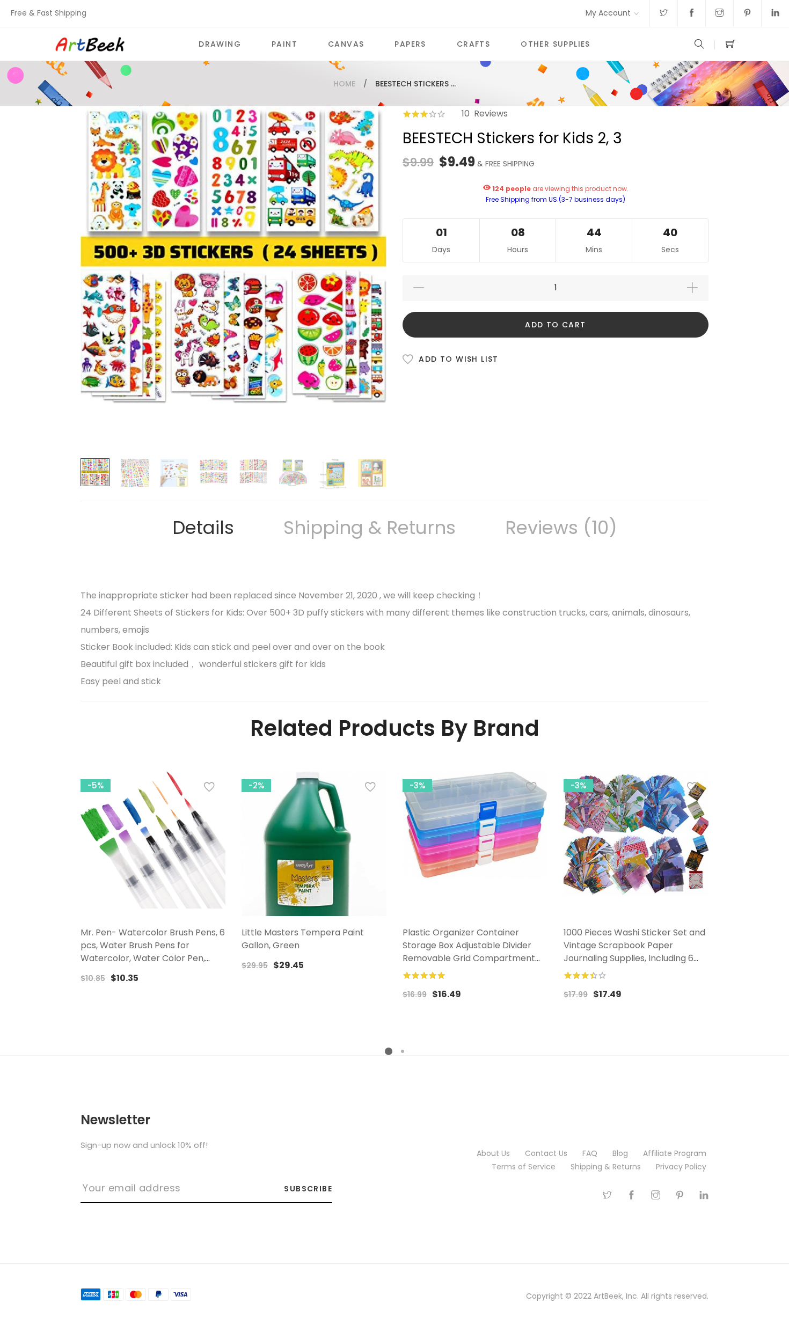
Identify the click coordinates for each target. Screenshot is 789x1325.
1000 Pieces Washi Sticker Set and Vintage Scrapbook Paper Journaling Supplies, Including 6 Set (634, 951)
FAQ (591, 1153)
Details (203, 527)
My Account (608, 13)
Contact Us (547, 1153)
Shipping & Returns (369, 527)
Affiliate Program (675, 1153)
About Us (494, 1153)
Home (344, 83)
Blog (621, 1153)
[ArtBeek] (119, 44)
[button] (209, 789)
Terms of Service (525, 1166)
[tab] (203, 528)
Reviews (557, 527)
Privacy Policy (682, 1166)
